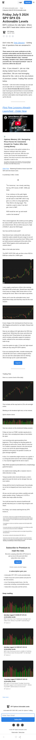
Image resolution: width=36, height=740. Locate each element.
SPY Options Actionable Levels (10, 8)
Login (20, 2)
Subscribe (28, 2)
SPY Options (10, 31)
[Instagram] (22, 725)
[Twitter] (13, 725)
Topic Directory (19, 43)
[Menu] (34, 2)
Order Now (6, 168)
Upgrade (18, 363)
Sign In (24, 567)
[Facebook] (18, 725)
